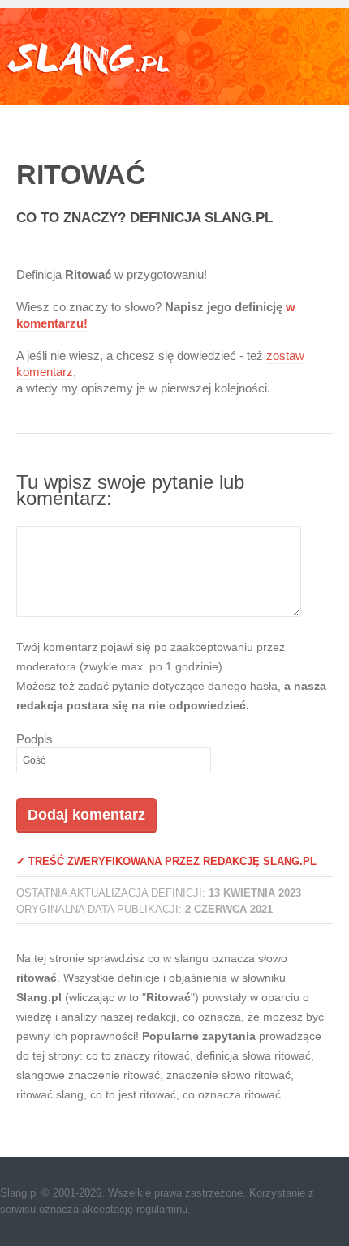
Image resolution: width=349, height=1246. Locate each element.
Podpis (34, 739)
